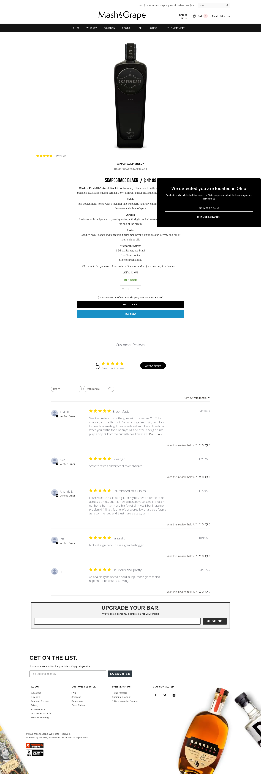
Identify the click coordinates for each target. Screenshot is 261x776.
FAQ (74, 693)
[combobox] (66, 389)
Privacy (35, 705)
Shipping (76, 697)
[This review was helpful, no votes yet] (200, 445)
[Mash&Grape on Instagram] (174, 695)
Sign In (215, 16)
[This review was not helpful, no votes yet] (206, 445)
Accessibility (38, 709)
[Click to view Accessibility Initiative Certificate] (35, 745)
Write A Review (153, 365)
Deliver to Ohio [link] (209, 208)
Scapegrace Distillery (130, 163)
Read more (155, 434)
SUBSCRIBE (215, 621)
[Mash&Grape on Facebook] (156, 695)
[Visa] (35, 752)
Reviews (35, 697)
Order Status (78, 705)
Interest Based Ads (41, 713)
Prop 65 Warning (40, 717)
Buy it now (130, 313)
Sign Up (225, 16)
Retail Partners (119, 693)
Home (117, 169)
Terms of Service (40, 701)
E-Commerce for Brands (124, 701)
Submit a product (121, 697)
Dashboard (77, 701)
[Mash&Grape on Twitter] (165, 695)
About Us (36, 693)
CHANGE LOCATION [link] (209, 217)
